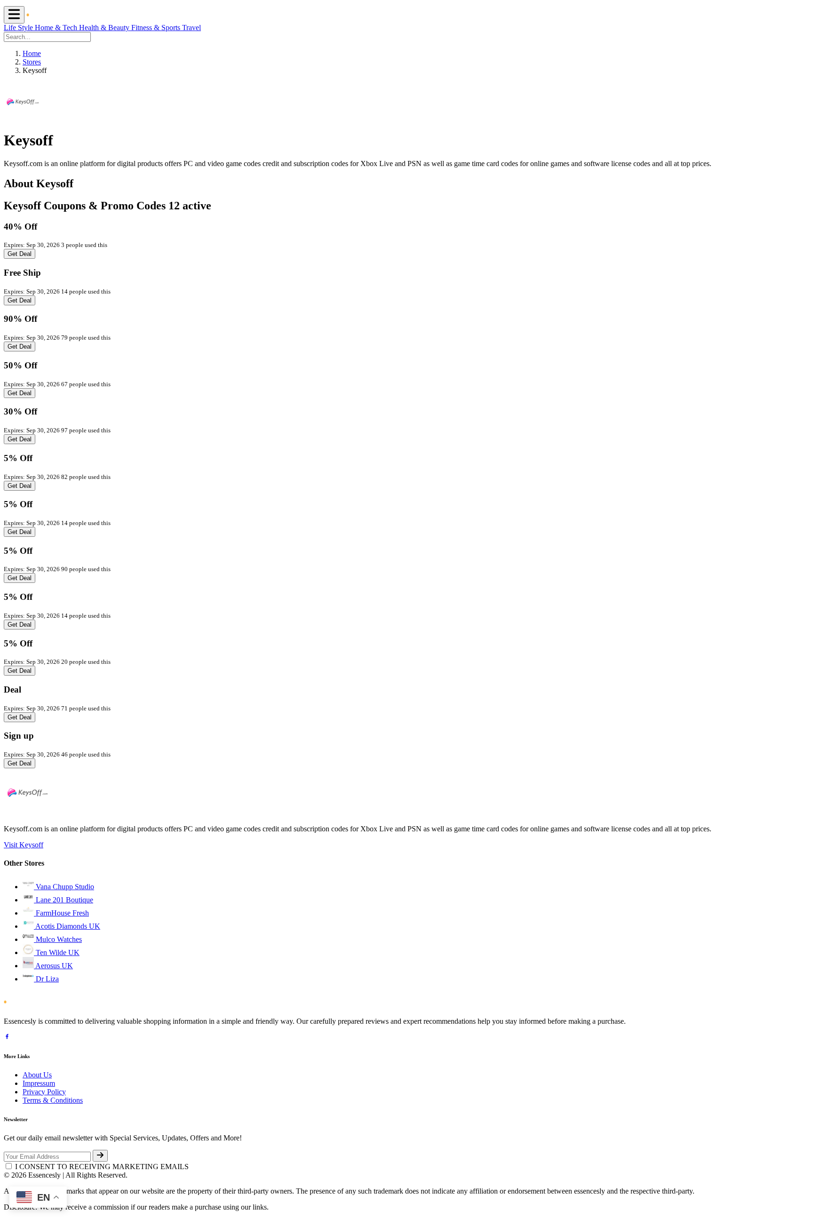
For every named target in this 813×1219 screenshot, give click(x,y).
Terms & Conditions (53, 1100)
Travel (191, 28)
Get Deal (20, 253)
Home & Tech (57, 28)
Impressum (39, 1083)
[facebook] (7, 1037)
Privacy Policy (44, 1092)
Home (32, 53)
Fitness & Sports (156, 28)
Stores (32, 62)
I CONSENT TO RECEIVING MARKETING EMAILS (102, 1167)
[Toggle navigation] (14, 15)
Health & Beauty (105, 28)
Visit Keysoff (23, 845)
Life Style (19, 28)
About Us (37, 1075)
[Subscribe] (100, 1156)
